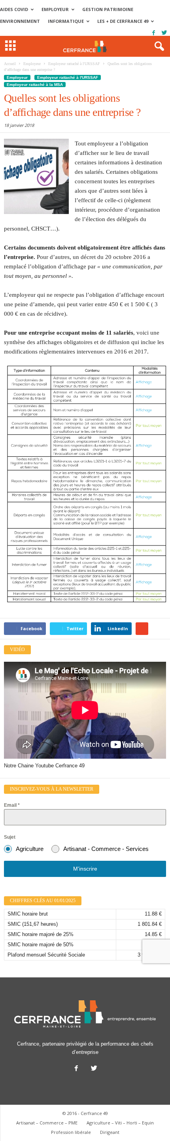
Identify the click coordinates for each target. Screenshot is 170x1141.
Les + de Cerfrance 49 (122, 21)
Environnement (20, 21)
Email (12, 805)
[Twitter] (164, 33)
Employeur (55, 9)
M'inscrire (85, 869)
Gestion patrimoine (107, 9)
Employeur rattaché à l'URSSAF (67, 77)
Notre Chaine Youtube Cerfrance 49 (44, 766)
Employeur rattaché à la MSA (35, 84)
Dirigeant (109, 1132)
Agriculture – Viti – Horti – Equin (120, 1123)
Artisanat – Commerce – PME (46, 1123)
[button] (157, 46)
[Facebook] (153, 33)
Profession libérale (71, 1132)
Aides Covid (14, 9)
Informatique (66, 21)
